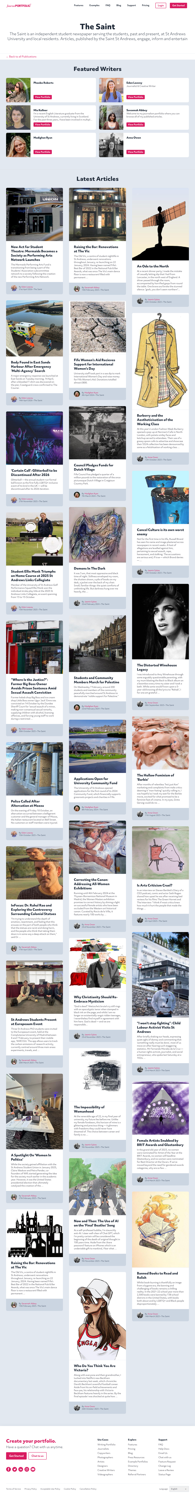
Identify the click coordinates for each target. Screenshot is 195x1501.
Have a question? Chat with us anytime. (34, 1447)
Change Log (164, 1465)
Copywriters (104, 1453)
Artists (101, 1461)
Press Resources (136, 1457)
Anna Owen (133, 137)
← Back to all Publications (21, 56)
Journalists (103, 1448)
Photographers (105, 1457)
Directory (133, 1465)
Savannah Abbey (136, 110)
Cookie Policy (70, 1489)
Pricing (145, 5)
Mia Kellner (41, 110)
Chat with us (164, 1457)
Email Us (162, 1453)
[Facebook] (8, 1469)
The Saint (38, 289)
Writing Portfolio (106, 1444)
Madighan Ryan (43, 137)
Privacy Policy (31, 1489)
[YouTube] (32, 1469)
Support (131, 5)
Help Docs (163, 1448)
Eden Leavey (134, 82)
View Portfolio (42, 97)
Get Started (178, 5)
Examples (94, 5)
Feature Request (167, 1461)
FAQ (108, 5)
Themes (132, 1470)
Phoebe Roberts (43, 82)
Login (161, 5)
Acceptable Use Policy (50, 1489)
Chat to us (38, 1456)
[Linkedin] (20, 1469)
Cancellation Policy (88, 1489)
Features (78, 5)
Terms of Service (13, 1489)
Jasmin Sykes (91, 601)
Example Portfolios (138, 1461)
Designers (103, 1465)
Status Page (164, 1474)
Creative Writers (106, 1470)
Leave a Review (166, 1470)
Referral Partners (137, 1474)
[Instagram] (26, 1469)
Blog (118, 5)
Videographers (105, 1474)
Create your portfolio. (31, 1441)
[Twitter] (14, 1469)
